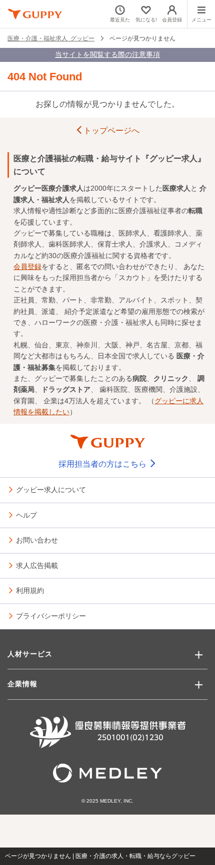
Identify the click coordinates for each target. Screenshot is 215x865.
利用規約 (30, 589)
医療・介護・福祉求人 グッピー (51, 38)
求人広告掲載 (37, 565)
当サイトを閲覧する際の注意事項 (107, 54)
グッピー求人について (51, 489)
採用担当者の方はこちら (103, 464)
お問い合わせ (37, 539)
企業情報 (23, 684)
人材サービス (30, 654)
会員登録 (28, 267)
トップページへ (112, 130)
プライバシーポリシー (51, 615)
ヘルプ (26, 514)
